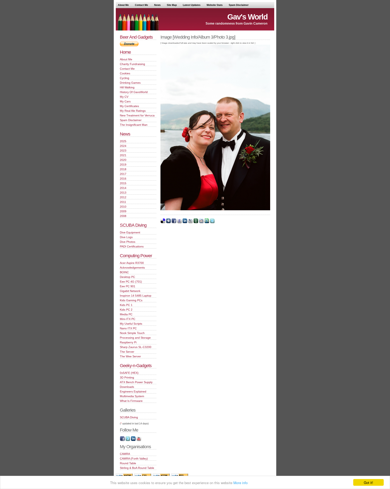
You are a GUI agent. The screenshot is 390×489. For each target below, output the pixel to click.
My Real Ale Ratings (133, 110)
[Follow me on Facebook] (122, 440)
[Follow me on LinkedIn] (133, 440)
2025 (123, 141)
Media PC (126, 314)
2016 (123, 178)
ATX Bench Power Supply (136, 382)
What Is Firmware (131, 400)
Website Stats (215, 5)
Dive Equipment (130, 232)
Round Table (128, 463)
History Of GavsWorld (134, 92)
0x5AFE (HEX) (129, 372)
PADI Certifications (132, 246)
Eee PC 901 (127, 286)
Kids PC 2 (126, 309)
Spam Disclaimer (239, 5)
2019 (123, 164)
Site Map (172, 5)
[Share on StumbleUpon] (206, 222)
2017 (123, 174)
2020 (123, 160)
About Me (123, 5)
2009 (123, 211)
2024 (123, 145)
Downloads (127, 386)
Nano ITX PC (128, 328)
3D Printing (127, 377)
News (157, 5)
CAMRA (125, 453)
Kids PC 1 (126, 305)
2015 (123, 183)
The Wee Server (130, 356)
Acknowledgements (132, 267)
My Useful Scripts (131, 323)
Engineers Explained (133, 391)
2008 (123, 216)
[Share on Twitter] (212, 222)
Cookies (125, 73)
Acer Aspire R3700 (132, 263)
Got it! (368, 482)
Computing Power (136, 255)
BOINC (124, 272)
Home (125, 52)
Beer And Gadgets (136, 37)
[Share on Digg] (168, 222)
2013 (123, 192)
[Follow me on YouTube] (138, 440)
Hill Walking (127, 87)
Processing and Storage (135, 337)
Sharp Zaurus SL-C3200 (135, 347)
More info (240, 482)
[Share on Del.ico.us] (162, 222)
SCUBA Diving (133, 225)
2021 (123, 155)
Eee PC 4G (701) (131, 281)
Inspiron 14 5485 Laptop (135, 295)
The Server (127, 351)
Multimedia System (132, 396)
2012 (123, 197)
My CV (124, 96)
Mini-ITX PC (127, 319)
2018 (123, 169)
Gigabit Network (130, 291)
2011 (123, 202)
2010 (123, 206)
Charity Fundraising (132, 64)
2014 (123, 188)
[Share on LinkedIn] (184, 222)
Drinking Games (130, 82)
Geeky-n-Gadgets (136, 365)
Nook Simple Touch (132, 333)
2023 (123, 150)
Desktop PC (127, 277)
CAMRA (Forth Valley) (134, 458)
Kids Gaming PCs (131, 300)
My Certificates (129, 106)
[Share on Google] (179, 222)
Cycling (124, 78)
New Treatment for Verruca (137, 115)
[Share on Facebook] (173, 222)
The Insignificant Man (133, 124)
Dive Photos (127, 241)
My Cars (125, 101)
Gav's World (247, 17)
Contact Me (141, 5)
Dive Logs (126, 237)
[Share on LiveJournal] (190, 222)
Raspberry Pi (128, 342)
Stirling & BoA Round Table (137, 467)
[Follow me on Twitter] (127, 440)
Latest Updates (191, 5)
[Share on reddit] (201, 222)
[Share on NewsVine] (195, 222)
